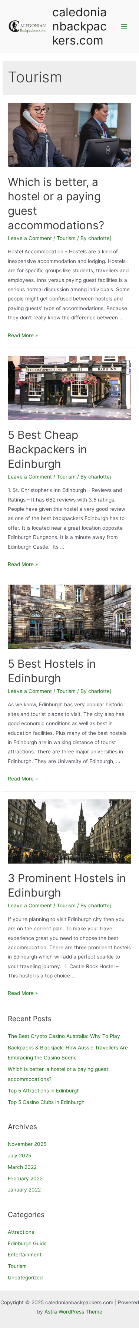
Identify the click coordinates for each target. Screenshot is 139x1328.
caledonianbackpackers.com (79, 26)
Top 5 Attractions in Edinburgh (44, 1091)
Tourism (66, 238)
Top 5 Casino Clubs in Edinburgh (46, 1102)
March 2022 (22, 1167)
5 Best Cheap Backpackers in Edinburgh (47, 449)
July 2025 (19, 1155)
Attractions (21, 1232)
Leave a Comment (30, 238)
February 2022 (25, 1178)
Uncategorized (25, 1278)
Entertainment (25, 1255)
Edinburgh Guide (27, 1243)
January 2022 (24, 1190)
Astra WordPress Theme (73, 1312)
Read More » (23, 335)
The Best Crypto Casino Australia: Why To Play (64, 1036)
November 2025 (27, 1144)
